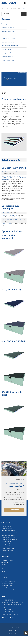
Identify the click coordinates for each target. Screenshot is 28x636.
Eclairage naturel (6, 49)
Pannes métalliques (7, 56)
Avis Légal (14, 625)
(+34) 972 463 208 (8, 612)
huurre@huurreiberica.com (11, 614)
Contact (3, 571)
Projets (3, 565)
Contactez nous (14, 509)
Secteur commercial (7, 583)
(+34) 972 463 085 (8, 609)
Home (2, 8)
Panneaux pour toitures (8, 38)
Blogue (3, 569)
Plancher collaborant (7, 60)
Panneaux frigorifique (7, 27)
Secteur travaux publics (8, 590)
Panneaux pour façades (16, 8)
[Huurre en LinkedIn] (10, 617)
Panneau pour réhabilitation (9, 45)
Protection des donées (14, 628)
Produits (7, 8)
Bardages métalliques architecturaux (12, 53)
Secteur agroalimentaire (8, 581)
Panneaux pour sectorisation (9, 35)
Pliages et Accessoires (7, 63)
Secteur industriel (6, 585)
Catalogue (5, 19)
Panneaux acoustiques (7, 31)
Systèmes (4, 567)
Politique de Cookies (14, 630)
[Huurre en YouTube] (12, 617)
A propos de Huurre (7, 560)
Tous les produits (6, 24)
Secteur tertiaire (6, 588)
